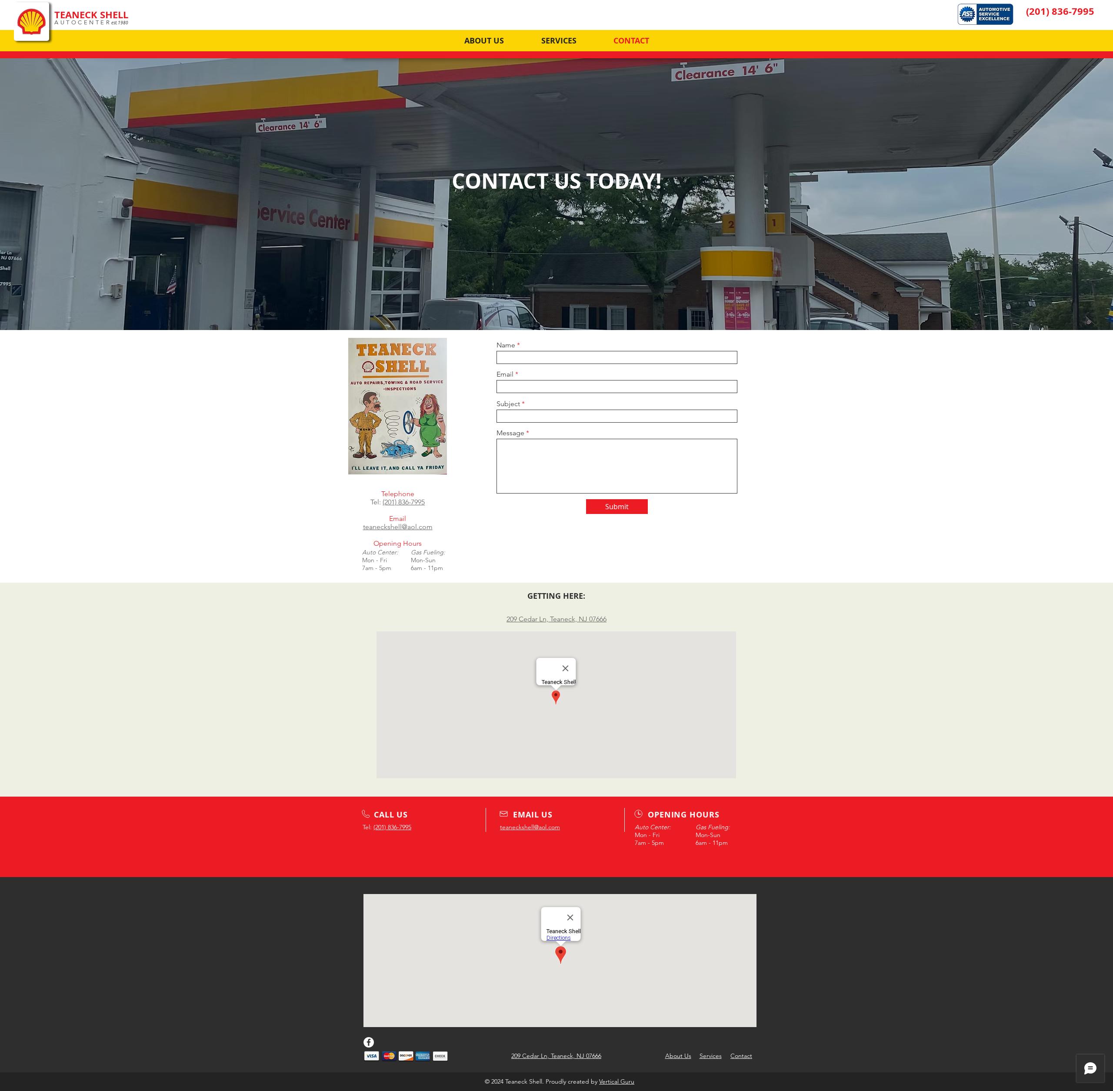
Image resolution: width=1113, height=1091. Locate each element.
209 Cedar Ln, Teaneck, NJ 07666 (556, 619)
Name (506, 345)
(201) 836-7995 (404, 502)
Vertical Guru (616, 1081)
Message (510, 433)
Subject (508, 403)
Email (505, 374)
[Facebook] (368, 1042)
